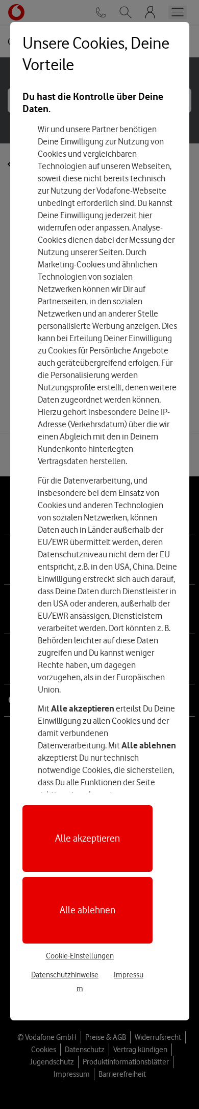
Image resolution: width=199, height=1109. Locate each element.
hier (145, 215)
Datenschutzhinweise (64, 974)
